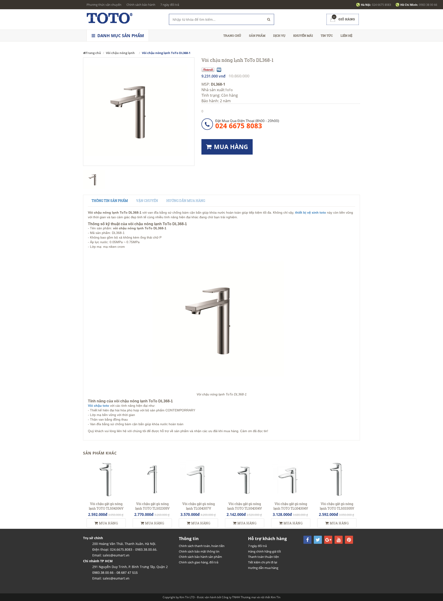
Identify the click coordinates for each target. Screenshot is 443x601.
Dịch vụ (279, 35)
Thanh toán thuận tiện (263, 557)
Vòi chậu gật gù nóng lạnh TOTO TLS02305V (152, 506)
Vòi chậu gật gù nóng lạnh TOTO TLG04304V (290, 506)
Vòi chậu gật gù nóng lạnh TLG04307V (198, 506)
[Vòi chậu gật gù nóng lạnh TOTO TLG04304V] (290, 479)
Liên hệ (346, 35)
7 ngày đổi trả (169, 5)
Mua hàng (108, 523)
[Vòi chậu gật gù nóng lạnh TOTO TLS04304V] (244, 479)
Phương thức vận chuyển (104, 5)
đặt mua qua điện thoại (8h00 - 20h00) (247, 123)
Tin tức (327, 35)
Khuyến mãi (303, 35)
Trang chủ (232, 35)
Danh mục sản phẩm (120, 35)
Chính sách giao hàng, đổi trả (198, 562)
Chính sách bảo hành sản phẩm (200, 557)
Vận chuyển (147, 200)
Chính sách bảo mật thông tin (199, 551)
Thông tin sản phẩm (110, 200)
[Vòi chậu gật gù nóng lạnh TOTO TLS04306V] (106, 479)
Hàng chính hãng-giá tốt (264, 551)
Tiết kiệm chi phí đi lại (262, 562)
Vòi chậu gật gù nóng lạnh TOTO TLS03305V (337, 506)
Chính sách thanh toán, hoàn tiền (201, 546)
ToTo (229, 90)
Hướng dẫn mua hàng (185, 200)
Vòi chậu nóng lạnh (120, 53)
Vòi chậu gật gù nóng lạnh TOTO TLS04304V (244, 506)
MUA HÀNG (231, 147)
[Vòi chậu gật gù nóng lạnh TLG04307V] (198, 479)
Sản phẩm (257, 35)
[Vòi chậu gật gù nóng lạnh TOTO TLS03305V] (336, 479)
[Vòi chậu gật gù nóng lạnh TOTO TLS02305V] (152, 479)
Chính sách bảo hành (140, 5)
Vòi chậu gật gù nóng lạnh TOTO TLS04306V (106, 506)
